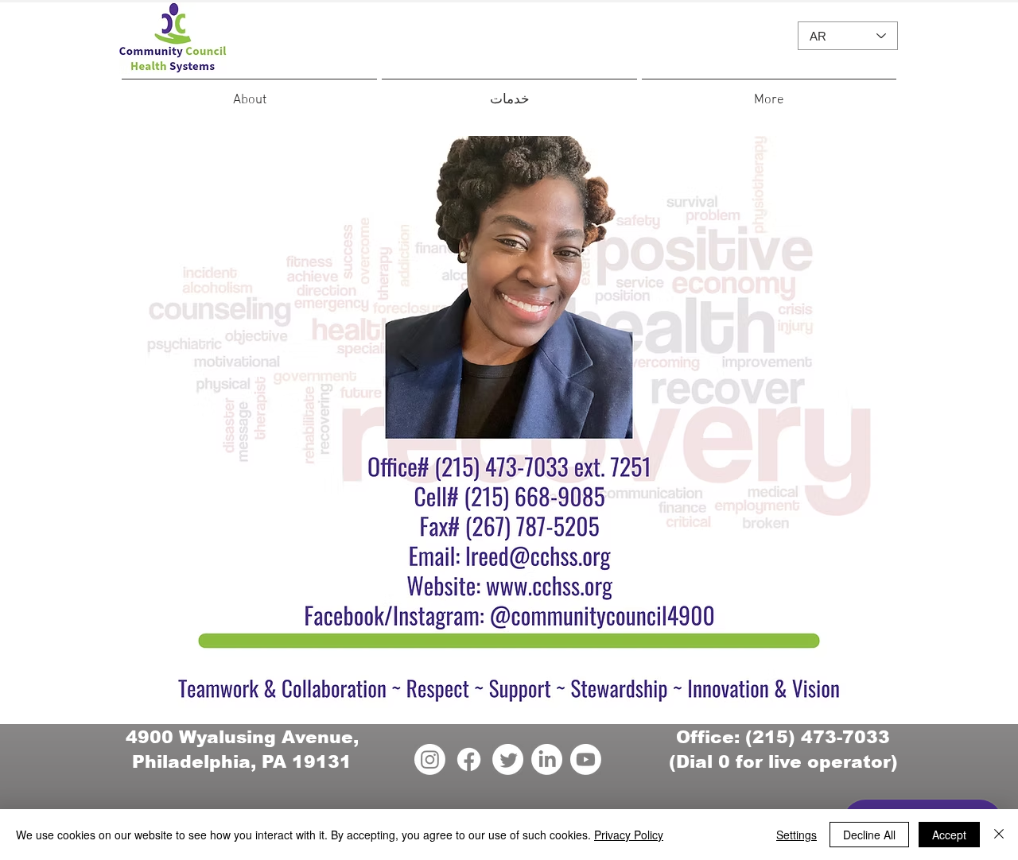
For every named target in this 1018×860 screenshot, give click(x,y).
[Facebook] (468, 759)
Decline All (869, 835)
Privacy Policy (628, 835)
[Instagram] (429, 759)
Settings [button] (796, 835)
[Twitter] (507, 759)
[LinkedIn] (546, 759)
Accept (949, 835)
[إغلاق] (998, 834)
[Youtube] (585, 759)
